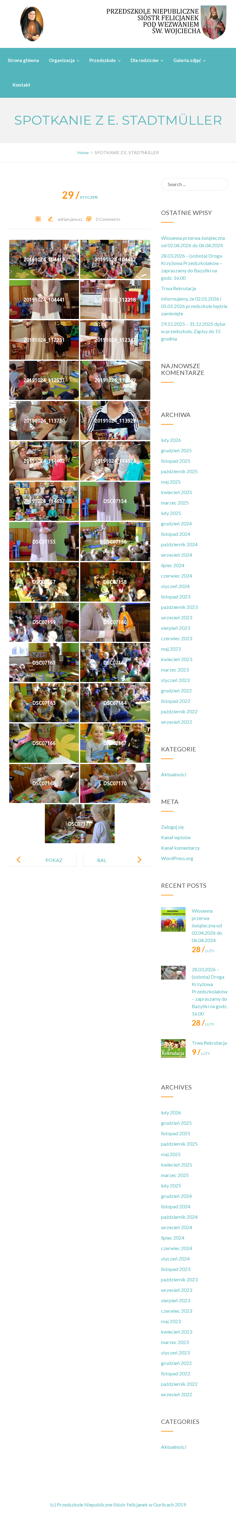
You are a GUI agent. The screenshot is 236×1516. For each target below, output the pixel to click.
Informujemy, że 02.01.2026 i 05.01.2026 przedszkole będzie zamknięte (194, 306)
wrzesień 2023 (176, 617)
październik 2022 (179, 711)
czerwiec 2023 (176, 638)
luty (203, 951)
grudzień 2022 (176, 690)
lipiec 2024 (172, 565)
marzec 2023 (175, 669)
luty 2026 (171, 440)
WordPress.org (177, 858)
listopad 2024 (175, 534)
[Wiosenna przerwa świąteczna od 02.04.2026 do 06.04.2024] (173, 919)
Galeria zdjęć (187, 60)
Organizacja (62, 60)
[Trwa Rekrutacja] (173, 1051)
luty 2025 (171, 513)
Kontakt (21, 85)
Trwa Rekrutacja (178, 288)
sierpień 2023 (175, 628)
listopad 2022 (175, 701)
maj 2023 (171, 649)
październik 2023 (179, 607)
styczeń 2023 (175, 680)
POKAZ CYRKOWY (49, 865)
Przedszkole (102, 60)
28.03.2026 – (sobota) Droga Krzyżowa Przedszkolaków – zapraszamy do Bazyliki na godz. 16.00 (209, 991)
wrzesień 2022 (176, 722)
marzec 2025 (175, 502)
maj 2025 (171, 482)
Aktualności (173, 774)
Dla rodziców (145, 60)
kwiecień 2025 (176, 492)
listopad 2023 (175, 596)
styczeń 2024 (175, 586)
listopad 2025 (175, 461)
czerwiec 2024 (176, 576)
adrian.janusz (70, 219)
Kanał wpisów (176, 837)
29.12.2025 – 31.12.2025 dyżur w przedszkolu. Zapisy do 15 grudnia (193, 331)
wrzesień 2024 (176, 555)
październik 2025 (179, 471)
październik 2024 (179, 544)
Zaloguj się (172, 827)
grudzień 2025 (176, 450)
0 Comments (108, 219)
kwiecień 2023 (176, 659)
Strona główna (23, 60)
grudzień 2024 (176, 523)
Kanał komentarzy (180, 848)
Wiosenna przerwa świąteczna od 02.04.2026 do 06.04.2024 (207, 925)
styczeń (79, 197)
